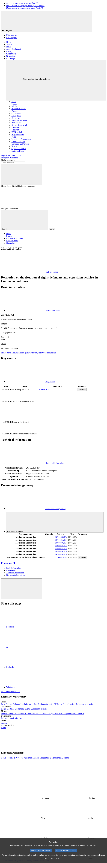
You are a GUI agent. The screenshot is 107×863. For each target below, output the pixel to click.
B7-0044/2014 (61, 548)
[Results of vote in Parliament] (57, 410)
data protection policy (78, 855)
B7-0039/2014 (61, 543)
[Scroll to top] (21, 588)
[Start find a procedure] (21, 174)
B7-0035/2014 (61, 540)
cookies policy (96, 855)
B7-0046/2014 (61, 551)
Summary (82, 389)
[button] (40, 748)
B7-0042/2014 (61, 546)
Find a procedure (8, 160)
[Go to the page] (57, 431)
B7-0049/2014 (61, 554)
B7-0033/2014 (61, 537)
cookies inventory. (55, 858)
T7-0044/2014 (43, 389)
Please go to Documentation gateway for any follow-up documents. (29, 353)
